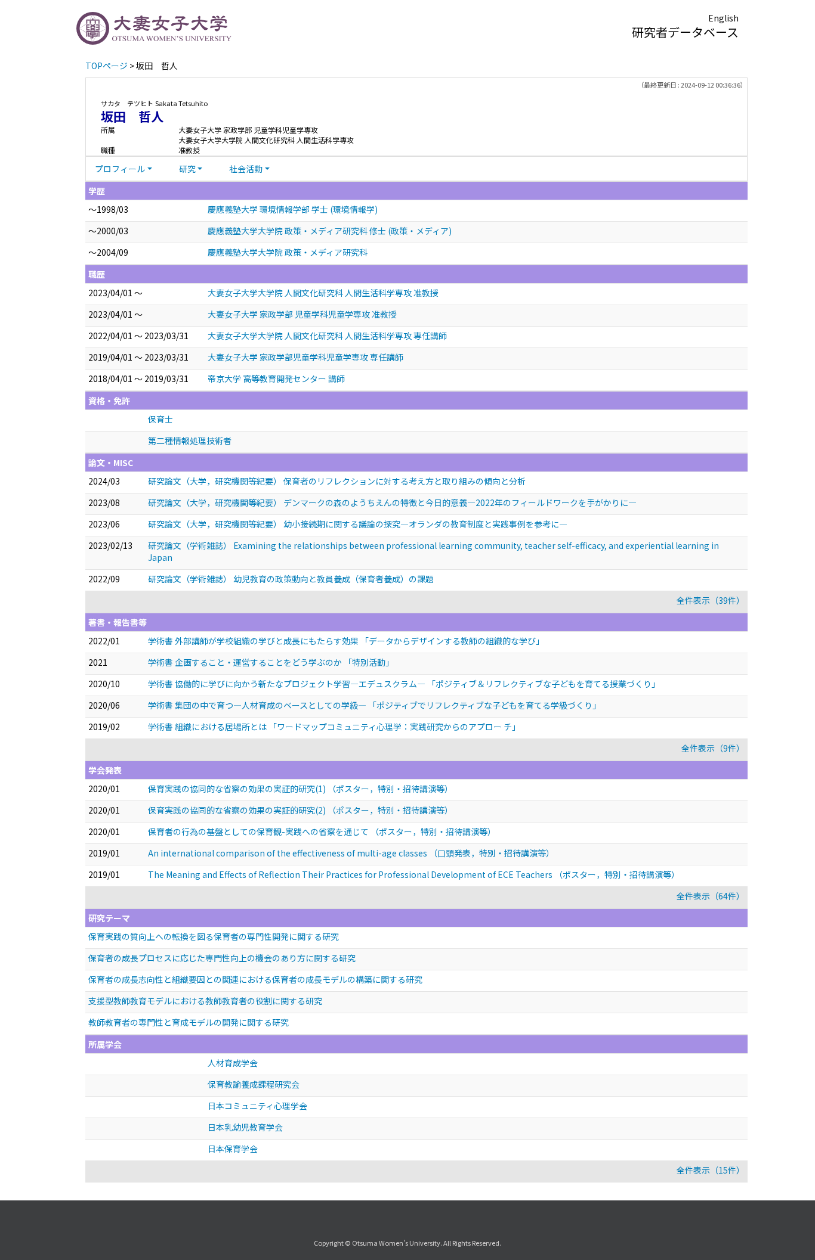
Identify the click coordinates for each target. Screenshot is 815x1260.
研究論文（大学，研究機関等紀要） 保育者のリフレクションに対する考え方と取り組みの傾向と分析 (337, 481)
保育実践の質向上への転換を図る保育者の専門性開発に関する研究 (213, 936)
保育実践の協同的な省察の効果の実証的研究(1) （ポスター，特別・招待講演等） (300, 789)
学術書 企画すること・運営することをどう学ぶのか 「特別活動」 (271, 662)
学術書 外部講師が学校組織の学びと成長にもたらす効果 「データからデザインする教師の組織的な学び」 (346, 641)
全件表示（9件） (713, 748)
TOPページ (106, 66)
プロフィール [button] (120, 169)
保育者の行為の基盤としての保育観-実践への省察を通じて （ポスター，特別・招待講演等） (322, 831)
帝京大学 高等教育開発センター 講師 (276, 378)
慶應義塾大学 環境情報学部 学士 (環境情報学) (293, 209)
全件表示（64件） (711, 896)
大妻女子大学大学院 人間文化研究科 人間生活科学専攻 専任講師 (327, 336)
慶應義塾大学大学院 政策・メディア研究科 (288, 252)
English (723, 18)
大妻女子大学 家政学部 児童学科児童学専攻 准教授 (302, 314)
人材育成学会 (233, 1063)
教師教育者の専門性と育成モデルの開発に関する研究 (188, 1022)
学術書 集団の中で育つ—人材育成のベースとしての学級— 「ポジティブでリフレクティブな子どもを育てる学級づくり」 (374, 705)
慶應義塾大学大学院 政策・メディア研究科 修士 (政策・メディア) (330, 231)
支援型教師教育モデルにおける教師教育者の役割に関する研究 (205, 1001)
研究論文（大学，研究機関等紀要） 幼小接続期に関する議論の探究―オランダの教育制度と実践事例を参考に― (357, 524)
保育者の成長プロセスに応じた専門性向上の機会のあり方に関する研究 (222, 958)
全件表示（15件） (711, 1170)
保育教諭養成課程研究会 (254, 1084)
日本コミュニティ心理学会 (257, 1106)
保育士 (160, 419)
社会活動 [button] (246, 169)
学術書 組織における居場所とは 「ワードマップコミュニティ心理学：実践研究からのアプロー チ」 (334, 727)
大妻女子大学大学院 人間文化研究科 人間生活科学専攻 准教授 (323, 293)
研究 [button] (187, 169)
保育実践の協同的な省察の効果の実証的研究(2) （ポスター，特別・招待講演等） (300, 810)
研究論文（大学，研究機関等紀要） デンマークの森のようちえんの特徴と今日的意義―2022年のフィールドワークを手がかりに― (392, 502)
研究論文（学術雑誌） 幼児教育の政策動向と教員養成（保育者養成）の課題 (291, 579)
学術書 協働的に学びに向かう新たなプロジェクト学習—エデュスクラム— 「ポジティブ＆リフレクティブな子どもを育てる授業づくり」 (404, 684)
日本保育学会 (233, 1149)
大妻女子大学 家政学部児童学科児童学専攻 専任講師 (305, 357)
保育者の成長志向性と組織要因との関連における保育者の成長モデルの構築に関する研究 (255, 979)
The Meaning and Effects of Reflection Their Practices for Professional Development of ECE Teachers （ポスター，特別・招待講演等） (414, 874)
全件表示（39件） (711, 600)
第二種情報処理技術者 (189, 440)
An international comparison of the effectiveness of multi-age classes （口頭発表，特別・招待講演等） (351, 853)
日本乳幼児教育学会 (245, 1127)
